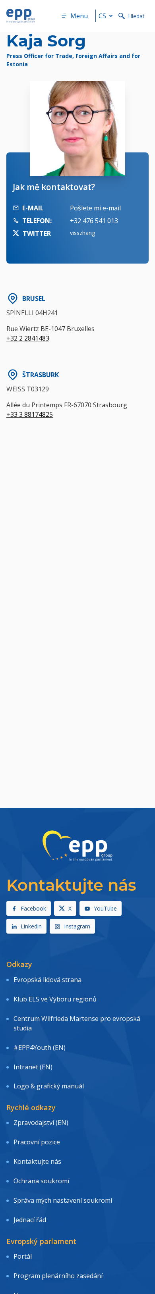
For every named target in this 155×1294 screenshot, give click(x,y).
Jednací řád (30, 1219)
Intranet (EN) (33, 1067)
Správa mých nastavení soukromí (63, 1200)
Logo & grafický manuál (49, 1086)
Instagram (77, 926)
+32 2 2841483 (27, 338)
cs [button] (102, 16)
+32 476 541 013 (94, 220)
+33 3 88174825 (29, 414)
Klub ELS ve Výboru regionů (55, 999)
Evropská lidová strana (47, 979)
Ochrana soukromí (41, 1181)
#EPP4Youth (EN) (40, 1047)
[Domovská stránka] (20, 16)
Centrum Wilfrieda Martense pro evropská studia (77, 1023)
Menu (79, 16)
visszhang (82, 233)
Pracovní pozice (37, 1142)
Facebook (33, 908)
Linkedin (31, 926)
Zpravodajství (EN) (41, 1122)
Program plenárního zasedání (58, 1275)
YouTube (105, 908)
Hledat (136, 16)
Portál (23, 1256)
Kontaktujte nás (37, 1161)
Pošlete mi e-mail (95, 208)
